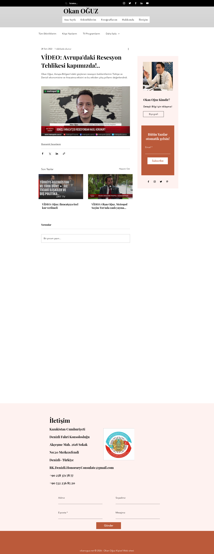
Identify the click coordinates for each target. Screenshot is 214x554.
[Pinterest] (167, 181)
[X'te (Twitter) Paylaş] (49, 153)
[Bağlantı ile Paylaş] (64, 153)
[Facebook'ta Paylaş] (42, 153)
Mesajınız (120, 512)
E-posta (62, 512)
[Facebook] (135, 3)
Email (148, 147)
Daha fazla (111, 33)
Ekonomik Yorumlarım (51, 144)
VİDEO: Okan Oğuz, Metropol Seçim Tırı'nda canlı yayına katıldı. (109, 206)
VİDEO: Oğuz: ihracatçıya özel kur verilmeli (60, 206)
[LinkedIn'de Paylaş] (56, 153)
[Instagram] (124, 3)
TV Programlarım (91, 33)
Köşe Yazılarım (69, 33)
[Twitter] (129, 3)
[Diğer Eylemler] (128, 49)
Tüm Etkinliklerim (47, 33)
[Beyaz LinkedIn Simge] (141, 3)
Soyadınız (120, 498)
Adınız (61, 498)
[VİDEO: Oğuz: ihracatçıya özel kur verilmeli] (61, 186)
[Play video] (85, 111)
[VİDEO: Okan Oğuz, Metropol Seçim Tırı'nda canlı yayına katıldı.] (110, 186)
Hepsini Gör (124, 168)
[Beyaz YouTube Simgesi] (147, 3)
